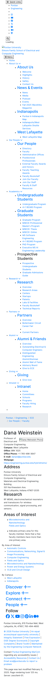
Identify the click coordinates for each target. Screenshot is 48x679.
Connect (14, 598)
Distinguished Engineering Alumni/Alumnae (30, 356)
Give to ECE (28, 368)
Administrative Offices (33, 154)
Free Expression (32, 637)
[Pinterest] (27, 617)
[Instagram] (12, 14)
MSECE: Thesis (29, 229)
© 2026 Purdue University (16, 631)
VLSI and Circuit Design (18, 569)
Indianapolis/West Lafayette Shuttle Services (30, 125)
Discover (15, 586)
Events (25, 101)
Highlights (27, 75)
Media (25, 95)
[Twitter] (12, 24)
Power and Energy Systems (20, 566)
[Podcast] (12, 33)
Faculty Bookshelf (31, 176)
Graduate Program (31, 220)
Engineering (16, 8)
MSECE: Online (29, 232)
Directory (26, 148)
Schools (26, 397)
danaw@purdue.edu (21, 456)
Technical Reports (31, 308)
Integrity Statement (13, 637)
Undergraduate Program (34, 204)
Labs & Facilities (30, 302)
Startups (26, 296)
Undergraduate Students (30, 197)
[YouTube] (12, 17)
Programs (27, 400)
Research (13, 278)
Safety (25, 81)
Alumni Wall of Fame (32, 362)
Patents (26, 299)
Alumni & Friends (31, 339)
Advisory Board (29, 365)
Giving (12, 371)
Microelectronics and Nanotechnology (25, 563)
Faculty (25, 151)
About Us (14, 63)
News (25, 92)
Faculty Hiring (29, 403)
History (25, 78)
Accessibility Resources (15, 658)
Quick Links (15, 2)
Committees (28, 394)
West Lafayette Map (32, 137)
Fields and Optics (17, 525)
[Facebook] (12, 20)
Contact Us (27, 84)
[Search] (8, 38)
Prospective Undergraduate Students (29, 266)
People (13, 604)
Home (12, 60)
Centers (26, 293)
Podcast (26, 98)
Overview (26, 287)
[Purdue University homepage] (11, 47)
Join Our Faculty (30, 179)
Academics (14, 191)
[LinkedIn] (12, 27)
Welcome (26, 72)
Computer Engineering (18, 557)
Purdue (14, 5)
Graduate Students (25, 213)
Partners (13, 311)
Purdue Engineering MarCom (26, 652)
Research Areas (29, 290)
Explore (13, 592)
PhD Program (28, 244)
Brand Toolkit (23, 643)
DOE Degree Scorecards (16, 640)
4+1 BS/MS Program (32, 207)
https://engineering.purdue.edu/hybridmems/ (25, 463)
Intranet (13, 383)
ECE (32, 418)
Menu (10, 57)
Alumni (12, 335)
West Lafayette (29, 132)
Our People (14, 140)
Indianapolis (27, 111)
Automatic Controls (16, 548)
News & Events (29, 87)
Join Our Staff (29, 182)
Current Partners (30, 332)
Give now (27, 380)
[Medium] (12, 30)
